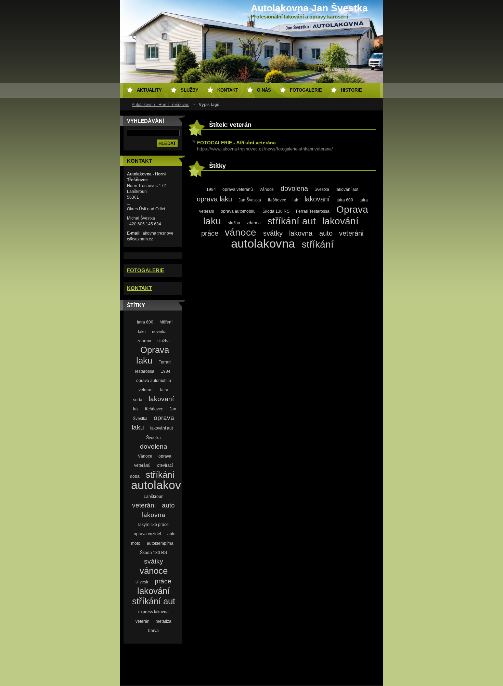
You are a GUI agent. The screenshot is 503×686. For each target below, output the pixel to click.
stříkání (160, 475)
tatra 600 (145, 322)
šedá (137, 399)
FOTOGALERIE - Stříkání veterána (236, 142)
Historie (351, 90)
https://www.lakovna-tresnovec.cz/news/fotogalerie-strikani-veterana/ (265, 148)
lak (136, 409)
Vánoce (145, 456)
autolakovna (162, 485)
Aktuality (149, 90)
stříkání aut (153, 601)
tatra (164, 389)
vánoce (154, 571)
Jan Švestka (249, 200)
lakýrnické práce (153, 524)
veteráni (144, 505)
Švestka (153, 437)
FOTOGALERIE (145, 270)
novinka (159, 331)
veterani (146, 389)
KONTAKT (139, 288)
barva (153, 630)
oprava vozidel (147, 533)
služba (163, 341)
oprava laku (214, 199)
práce (163, 581)
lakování (153, 591)
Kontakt (227, 90)
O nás (264, 90)
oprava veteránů (237, 189)
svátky (153, 561)
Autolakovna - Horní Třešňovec (160, 105)
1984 (165, 371)
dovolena (153, 446)
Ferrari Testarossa (313, 211)
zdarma (144, 341)
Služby (189, 90)
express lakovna (153, 611)
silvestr (142, 582)
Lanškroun (154, 496)
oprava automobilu (153, 380)
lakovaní (161, 399)
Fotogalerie (306, 90)
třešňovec (154, 409)
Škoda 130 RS (153, 552)
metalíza (163, 621)
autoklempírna (160, 543)
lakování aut (161, 428)
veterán (143, 621)
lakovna (153, 514)
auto (168, 505)
